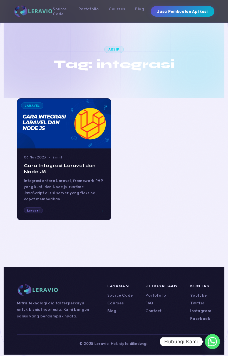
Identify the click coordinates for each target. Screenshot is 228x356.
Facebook (200, 318)
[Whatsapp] (212, 341)
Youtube (198, 295)
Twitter (197, 303)
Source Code (59, 11)
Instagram (200, 310)
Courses (117, 8)
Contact (153, 310)
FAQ (149, 303)
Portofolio (88, 8)
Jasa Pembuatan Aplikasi (182, 11)
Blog (139, 8)
